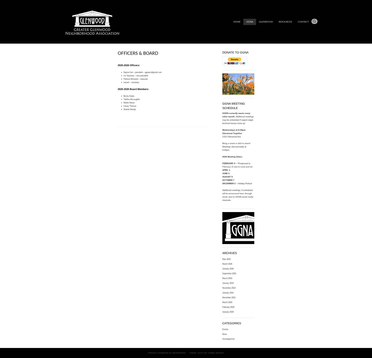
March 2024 (227, 278)
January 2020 (228, 312)
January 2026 (228, 269)
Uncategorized (228, 339)
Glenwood (266, 22)
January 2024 (228, 283)
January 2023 (228, 293)
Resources (285, 22)
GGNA (249, 22)
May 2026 (226, 259)
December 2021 (229, 297)
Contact (303, 22)
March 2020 (227, 302)
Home (236, 22)
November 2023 (229, 288)
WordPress (179, 353)
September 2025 (229, 273)
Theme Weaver (216, 353)
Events (225, 329)
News (224, 334)
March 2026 (227, 264)
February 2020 (228, 307)
